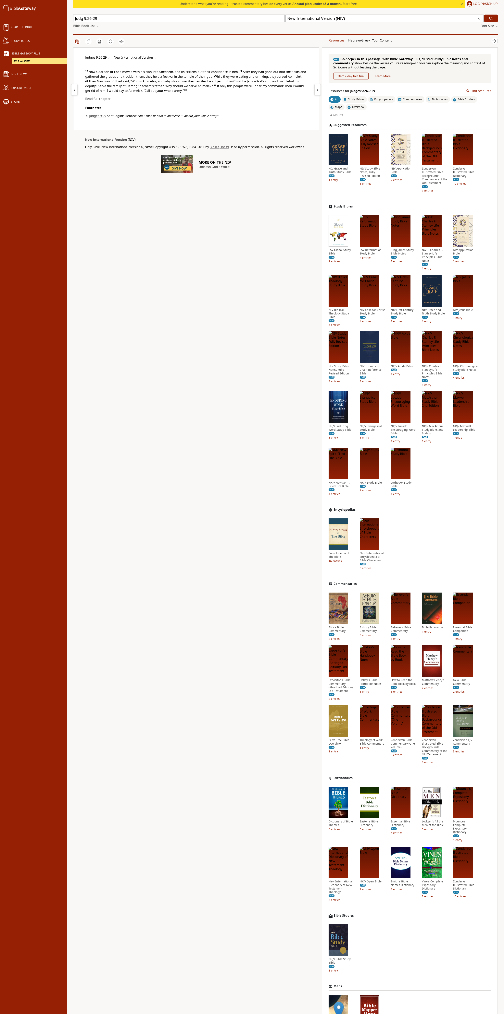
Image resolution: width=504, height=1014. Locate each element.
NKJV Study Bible (371, 482)
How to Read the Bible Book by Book (403, 681)
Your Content (382, 40)
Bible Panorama (432, 627)
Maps (338, 986)
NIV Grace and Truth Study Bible (340, 170)
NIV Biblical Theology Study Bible (339, 313)
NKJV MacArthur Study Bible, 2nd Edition (433, 429)
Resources (336, 40)
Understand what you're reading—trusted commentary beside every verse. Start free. (269, 4)
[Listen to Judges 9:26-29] (121, 41)
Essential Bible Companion (462, 629)
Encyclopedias (345, 510)
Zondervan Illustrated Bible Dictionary (463, 172)
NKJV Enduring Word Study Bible (340, 427)
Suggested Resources (350, 125)
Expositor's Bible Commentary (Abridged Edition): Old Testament (341, 685)
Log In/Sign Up (485, 4)
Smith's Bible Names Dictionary (402, 883)
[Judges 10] (317, 89)
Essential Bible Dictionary (400, 823)
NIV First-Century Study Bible (402, 311)
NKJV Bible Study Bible (340, 960)
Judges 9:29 (97, 116)
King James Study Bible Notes (402, 251)
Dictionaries (343, 778)
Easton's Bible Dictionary (369, 823)
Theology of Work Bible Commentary (372, 741)
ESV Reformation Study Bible (371, 251)
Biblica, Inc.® (219, 147)
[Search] (491, 18)
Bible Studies (344, 916)
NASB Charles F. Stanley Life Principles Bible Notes (432, 255)
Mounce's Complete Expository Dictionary (460, 827)
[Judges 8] (74, 89)
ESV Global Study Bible (340, 251)
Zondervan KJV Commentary (462, 741)
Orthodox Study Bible (401, 484)
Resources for (352, 91)
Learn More (383, 76)
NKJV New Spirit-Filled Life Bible (339, 484)
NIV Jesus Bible (463, 310)
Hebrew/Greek (359, 40)
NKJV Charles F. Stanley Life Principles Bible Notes (432, 371)
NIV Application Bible (401, 170)
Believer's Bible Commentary (401, 629)
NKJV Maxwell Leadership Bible (464, 427)
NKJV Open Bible (371, 881)
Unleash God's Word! (214, 167)
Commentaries (345, 584)
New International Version (106, 139)
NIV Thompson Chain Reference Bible (371, 369)
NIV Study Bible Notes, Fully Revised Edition (370, 172)
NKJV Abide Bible (402, 366)
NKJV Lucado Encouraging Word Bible (403, 429)
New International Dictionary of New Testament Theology (341, 887)
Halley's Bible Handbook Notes (371, 681)
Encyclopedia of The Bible (339, 555)
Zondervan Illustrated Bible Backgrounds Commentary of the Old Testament (434, 176)
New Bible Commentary (461, 681)
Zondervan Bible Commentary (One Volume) (403, 743)
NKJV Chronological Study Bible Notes (465, 367)
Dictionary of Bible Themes (341, 823)
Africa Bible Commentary (337, 629)
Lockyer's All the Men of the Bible (433, 823)
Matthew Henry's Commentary (433, 681)
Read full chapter (98, 99)
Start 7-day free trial (350, 76)
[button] (481, 4)
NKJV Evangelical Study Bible (371, 427)
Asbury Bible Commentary (368, 629)
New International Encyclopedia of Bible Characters (372, 556)
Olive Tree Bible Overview (339, 741)
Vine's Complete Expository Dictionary (432, 885)
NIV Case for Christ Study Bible (372, 311)
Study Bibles (343, 206)
